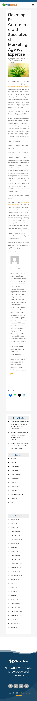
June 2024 (14, 587)
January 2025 (15, 559)
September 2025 (16, 539)
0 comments (15, 62)
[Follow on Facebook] (10, 686)
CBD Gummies (16, 475)
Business (14, 459)
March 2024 (14, 599)
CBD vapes (14, 491)
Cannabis (16, 61)
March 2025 (14, 551)
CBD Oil (13, 483)
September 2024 (16, 575)
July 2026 (14, 524)
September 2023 (16, 623)
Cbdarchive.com (24, 693)
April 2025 (14, 548)
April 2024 (14, 595)
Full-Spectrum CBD (17, 495)
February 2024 (15, 603)
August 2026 (15, 520)
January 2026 (15, 535)
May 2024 (14, 591)
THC (12, 503)
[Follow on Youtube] (21, 686)
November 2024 (16, 567)
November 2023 (16, 615)
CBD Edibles (15, 467)
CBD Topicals (15, 487)
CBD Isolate (15, 479)
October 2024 (15, 571)
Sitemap (18, 695)
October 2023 (15, 619)
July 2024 (14, 583)
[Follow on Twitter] (15, 686)
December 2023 (16, 611)
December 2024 (16, 563)
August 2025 (15, 544)
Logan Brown (14, 59)
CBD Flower (14, 471)
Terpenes (14, 499)
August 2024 (15, 579)
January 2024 (15, 607)
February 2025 (15, 555)
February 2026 (15, 531)
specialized (12, 86)
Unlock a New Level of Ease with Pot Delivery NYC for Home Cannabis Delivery (20, 446)
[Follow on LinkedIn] (26, 686)
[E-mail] (12, 375)
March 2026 (14, 527)
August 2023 (15, 627)
